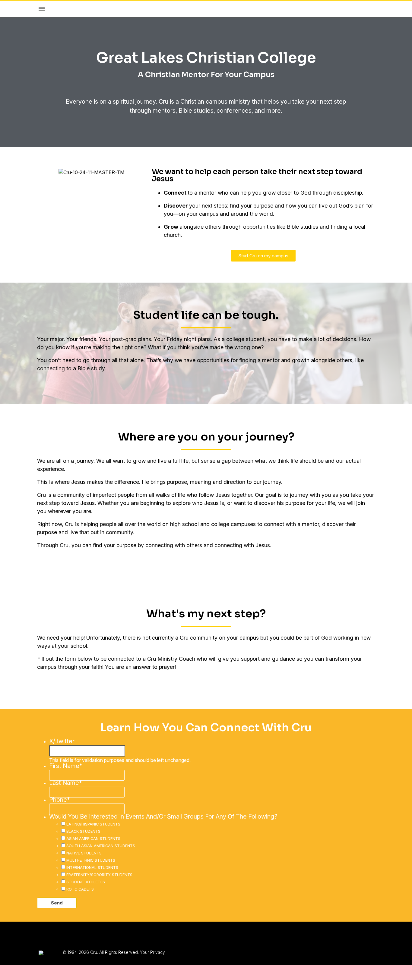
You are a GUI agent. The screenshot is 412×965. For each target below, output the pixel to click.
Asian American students (93, 838)
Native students (84, 853)
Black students (83, 831)
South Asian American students (100, 845)
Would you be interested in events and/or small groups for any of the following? (163, 816)
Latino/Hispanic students (93, 824)
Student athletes (85, 881)
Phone (59, 799)
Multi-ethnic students (90, 860)
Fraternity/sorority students (99, 874)
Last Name (65, 782)
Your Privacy (152, 952)
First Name (65, 765)
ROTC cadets (80, 889)
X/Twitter (61, 741)
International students (92, 867)
